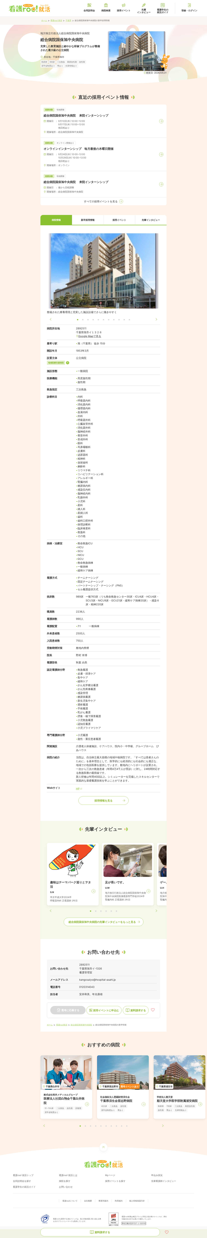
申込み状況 (157, 1175)
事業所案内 (103, 1201)
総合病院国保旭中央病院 (81, 1025)
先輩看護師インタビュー (163, 1181)
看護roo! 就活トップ (23, 1175)
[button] (56, 220)
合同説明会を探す (22, 1181)
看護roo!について (69, 1201)
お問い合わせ (66, 1186)
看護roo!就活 (61, 1025)
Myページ (110, 1175)
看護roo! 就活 (56, 20)
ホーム (44, 20)
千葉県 (68, 20)
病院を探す (64, 1181)
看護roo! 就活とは (68, 1175)
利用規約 (119, 1201)
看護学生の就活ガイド (24, 1186)
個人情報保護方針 (137, 1201)
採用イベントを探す (115, 1181)
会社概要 (88, 1201)
